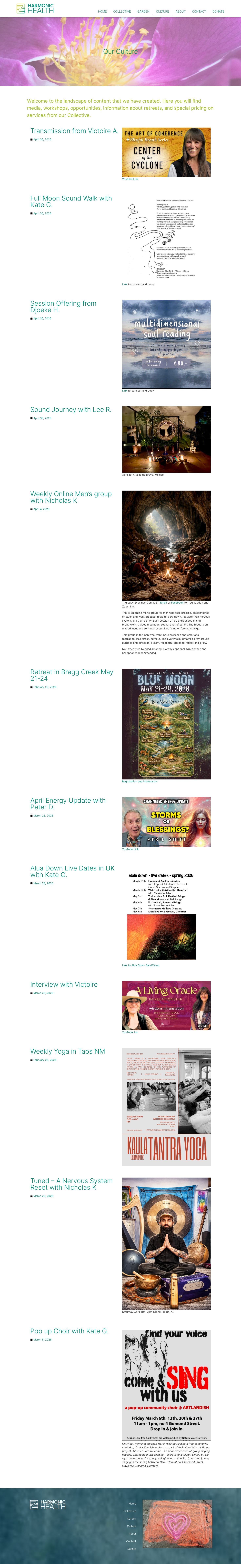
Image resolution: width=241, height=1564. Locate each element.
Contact (199, 11)
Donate (218, 11)
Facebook (177, 602)
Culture (162, 11)
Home (102, 11)
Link (124, 284)
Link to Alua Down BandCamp (140, 965)
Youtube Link (130, 179)
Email (163, 602)
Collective (122, 11)
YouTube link (130, 1032)
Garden (143, 11)
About (181, 11)
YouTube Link (130, 849)
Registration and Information (140, 781)
